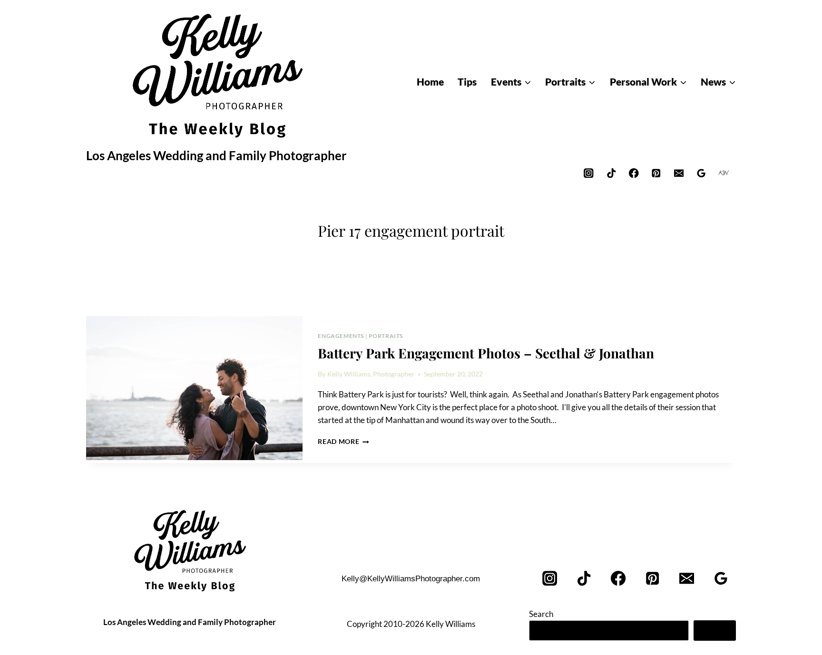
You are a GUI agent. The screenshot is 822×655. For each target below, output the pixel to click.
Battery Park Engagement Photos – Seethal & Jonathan (486, 353)
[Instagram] (588, 173)
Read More (343, 441)
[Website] (724, 173)
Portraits (386, 335)
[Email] (678, 173)
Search (541, 614)
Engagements (341, 335)
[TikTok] (611, 173)
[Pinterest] (656, 173)
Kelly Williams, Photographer (370, 374)
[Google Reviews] (701, 173)
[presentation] (194, 388)
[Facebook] (634, 173)
